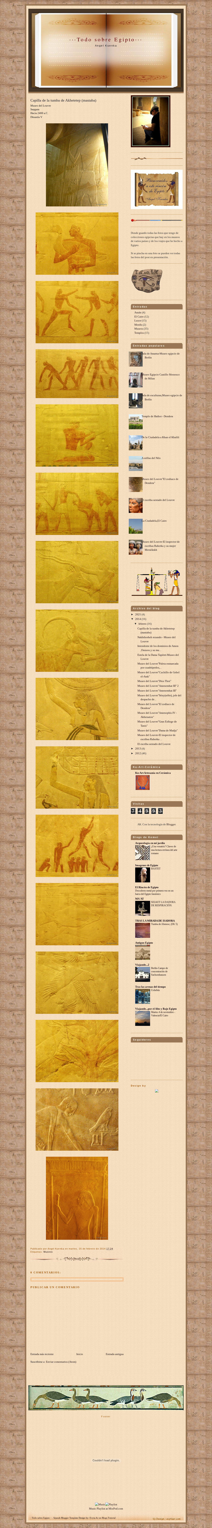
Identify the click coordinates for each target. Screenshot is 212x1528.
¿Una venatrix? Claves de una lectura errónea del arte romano (164, 850)
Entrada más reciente (42, 1354)
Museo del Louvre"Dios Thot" (154, 681)
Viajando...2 (142, 964)
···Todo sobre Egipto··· (106, 39)
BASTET (155, 868)
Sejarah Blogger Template (65, 1518)
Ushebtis (155, 990)
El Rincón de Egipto (147, 887)
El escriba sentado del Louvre (158, 500)
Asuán (138, 312)
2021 (138, 614)
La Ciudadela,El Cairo (154, 520)
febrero (143, 623)
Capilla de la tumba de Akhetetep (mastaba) (63, 100)
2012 (138, 753)
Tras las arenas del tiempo (150, 986)
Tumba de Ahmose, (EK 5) (164, 924)
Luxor (138, 320)
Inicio (79, 1354)
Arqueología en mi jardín (150, 843)
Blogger (170, 824)
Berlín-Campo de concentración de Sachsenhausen (159, 971)
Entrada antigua (115, 1354)
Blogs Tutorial (109, 1518)
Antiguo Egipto (144, 942)
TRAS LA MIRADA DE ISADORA (155, 920)
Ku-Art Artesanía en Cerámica (153, 772)
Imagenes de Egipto (146, 865)
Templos (139, 332)
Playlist (101, 1508)
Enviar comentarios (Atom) (61, 1361)
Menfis (138, 324)
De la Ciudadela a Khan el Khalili (160, 437)
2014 (138, 619)
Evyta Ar (94, 1518)
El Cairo (139, 316)
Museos (48, 1252)
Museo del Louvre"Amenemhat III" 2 (158, 685)
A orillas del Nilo (151, 458)
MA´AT (139, 898)
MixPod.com (115, 1508)
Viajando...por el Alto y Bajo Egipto (156, 1008)
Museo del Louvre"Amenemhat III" (157, 690)
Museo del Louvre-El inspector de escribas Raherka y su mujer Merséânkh (161, 545)
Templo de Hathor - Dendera (157, 416)
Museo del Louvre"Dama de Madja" (157, 730)
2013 (138, 748)
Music (92, 1508)
